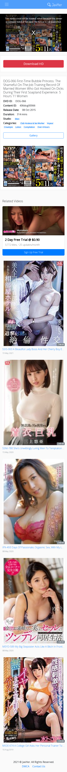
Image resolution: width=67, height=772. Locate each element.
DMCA (25, 766)
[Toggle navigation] (6, 4)
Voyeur (50, 123)
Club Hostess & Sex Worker (32, 123)
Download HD (34, 64)
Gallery (33, 135)
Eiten (17, 119)
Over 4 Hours (43, 127)
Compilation (29, 127)
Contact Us (38, 766)
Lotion (18, 127)
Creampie (8, 127)
